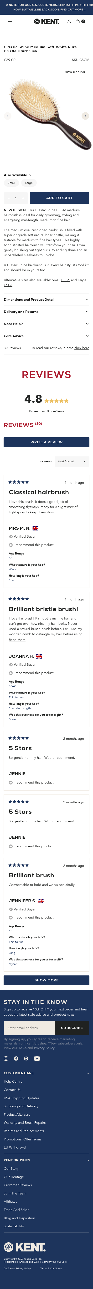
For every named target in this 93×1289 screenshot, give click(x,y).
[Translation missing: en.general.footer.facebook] (16, 1058)
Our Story (11, 1169)
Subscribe (72, 1028)
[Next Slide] (85, 116)
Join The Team (15, 1193)
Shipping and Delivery (21, 1106)
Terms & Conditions (51, 1268)
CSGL (8, 285)
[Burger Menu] (9, 21)
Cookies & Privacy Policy (17, 1268)
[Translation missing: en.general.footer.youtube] (37, 1058)
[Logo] (46, 21)
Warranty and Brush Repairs (25, 1123)
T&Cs (22, 1048)
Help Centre (13, 1081)
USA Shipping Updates (21, 1098)
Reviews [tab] (23, 426)
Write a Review (56, 443)
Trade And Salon (16, 1210)
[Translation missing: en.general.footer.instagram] (6, 1058)
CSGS (65, 280)
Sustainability (14, 1226)
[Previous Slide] (7, 116)
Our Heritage (14, 1177)
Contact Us (12, 1090)
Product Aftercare (17, 1115)
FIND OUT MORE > (73, 9)
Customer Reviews (18, 1185)
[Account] (69, 21)
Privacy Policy (44, 1048)
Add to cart (59, 198)
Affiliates (10, 1201)
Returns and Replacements (24, 1131)
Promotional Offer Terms (22, 1139)
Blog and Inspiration (19, 1218)
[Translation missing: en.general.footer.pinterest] (26, 1058)
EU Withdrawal (15, 1147)
